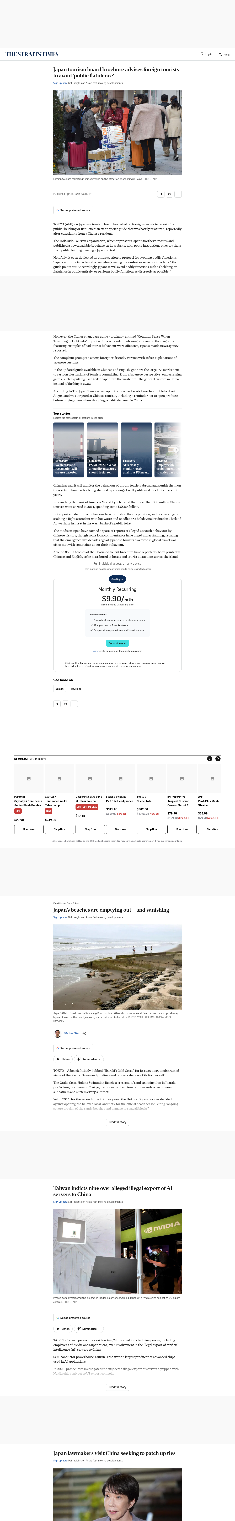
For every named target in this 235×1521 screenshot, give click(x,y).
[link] (32, 54)
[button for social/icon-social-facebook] (169, 194)
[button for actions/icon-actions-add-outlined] (84, 1034)
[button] (206, 54)
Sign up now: (60, 83)
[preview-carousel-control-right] (176, 450)
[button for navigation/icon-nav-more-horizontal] (178, 194)
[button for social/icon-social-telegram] (160, 194)
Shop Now (29, 829)
